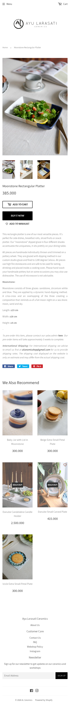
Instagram (35, 651)
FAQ (35, 642)
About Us (35, 625)
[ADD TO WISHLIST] (30, 392)
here (60, 335)
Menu (9, 4)
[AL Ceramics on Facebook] (31, 691)
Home (5, 47)
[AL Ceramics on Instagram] (37, 691)
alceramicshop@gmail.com (36, 349)
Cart (65, 4)
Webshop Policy (35, 646)
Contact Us (35, 637)
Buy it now (17, 215)
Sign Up (61, 676)
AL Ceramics (27, 700)
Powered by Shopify (43, 700)
